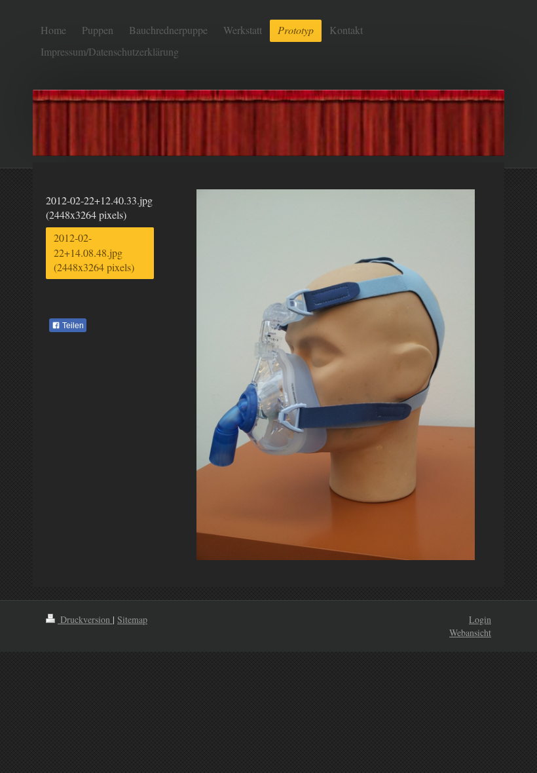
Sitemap (132, 619)
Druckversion (85, 619)
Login (480, 619)
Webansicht (470, 632)
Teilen (72, 325)
